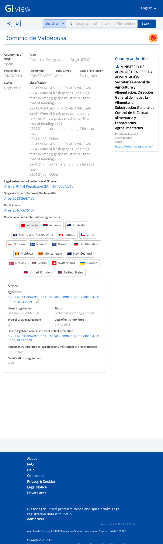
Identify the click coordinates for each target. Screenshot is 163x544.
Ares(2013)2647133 (19, 198)
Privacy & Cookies (41, 481)
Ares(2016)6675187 (19, 210)
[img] (17, 23)
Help (31, 470)
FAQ (30, 464)
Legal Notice (37, 487)
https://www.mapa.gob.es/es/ (134, 146)
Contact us (35, 475)
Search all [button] (52, 23)
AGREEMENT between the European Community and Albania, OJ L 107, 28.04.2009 (53, 299)
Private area (36, 493)
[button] (149, 8)
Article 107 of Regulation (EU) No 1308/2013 (38, 186)
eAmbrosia (36, 519)
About (32, 458)
